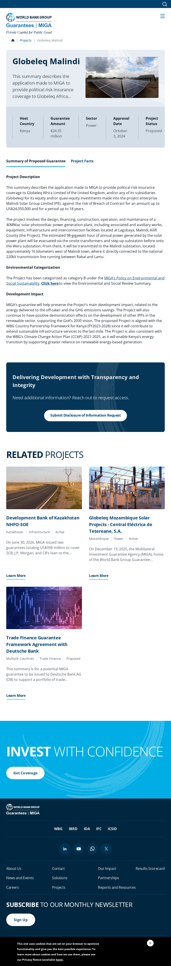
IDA (87, 828)
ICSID (112, 828)
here (59, 960)
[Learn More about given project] (44, 488)
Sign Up (21, 919)
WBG (58, 828)
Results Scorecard (150, 868)
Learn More (15, 575)
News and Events (20, 877)
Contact (58, 868)
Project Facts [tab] (82, 161)
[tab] (35, 162)
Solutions (59, 877)
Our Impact (107, 868)
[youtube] (78, 848)
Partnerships (108, 877)
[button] (162, 15)
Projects (26, 40)
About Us (13, 868)
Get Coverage (25, 773)
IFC (99, 828)
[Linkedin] (64, 848)
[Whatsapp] (92, 848)
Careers (12, 887)
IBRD (73, 828)
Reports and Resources (117, 887)
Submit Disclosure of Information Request (85, 415)
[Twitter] (106, 848)
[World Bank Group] (23, 809)
